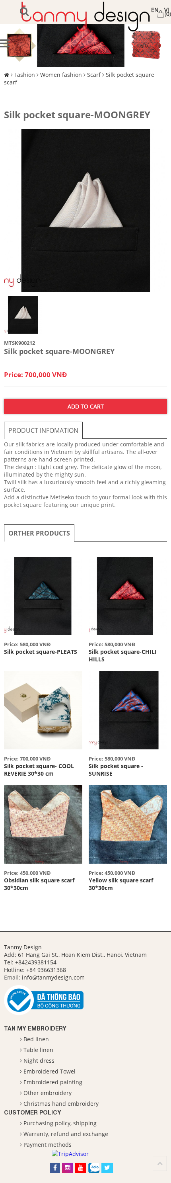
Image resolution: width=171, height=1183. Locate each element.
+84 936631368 (46, 970)
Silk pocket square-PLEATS (40, 651)
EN (155, 10)
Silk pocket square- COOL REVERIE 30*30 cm (39, 769)
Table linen (38, 1050)
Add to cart (86, 406)
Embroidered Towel (49, 1071)
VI (166, 10)
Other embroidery (47, 1093)
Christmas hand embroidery (61, 1103)
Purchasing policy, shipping (60, 1123)
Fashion (24, 74)
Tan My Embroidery (35, 1028)
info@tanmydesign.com (53, 977)
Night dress (38, 1060)
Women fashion (61, 74)
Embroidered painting (52, 1082)
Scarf (94, 74)
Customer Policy (32, 1112)
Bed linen (36, 1039)
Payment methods (47, 1144)
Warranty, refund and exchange (65, 1134)
